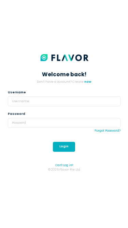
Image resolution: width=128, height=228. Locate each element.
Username (17, 92)
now (87, 82)
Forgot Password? (107, 131)
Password (16, 114)
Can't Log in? (64, 165)
